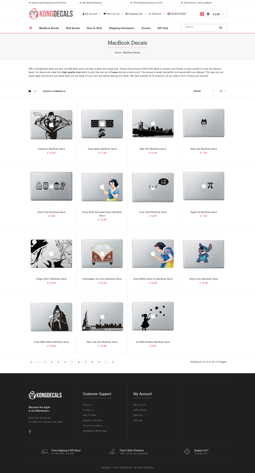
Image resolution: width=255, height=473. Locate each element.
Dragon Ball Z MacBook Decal (51, 278)
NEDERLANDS (178, 13)
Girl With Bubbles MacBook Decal (153, 341)
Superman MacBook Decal (51, 148)
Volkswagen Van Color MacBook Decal (102, 278)
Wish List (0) (113, 13)
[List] (35, 91)
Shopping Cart (135, 13)
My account (139, 404)
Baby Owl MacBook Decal (203, 148)
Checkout (156, 13)
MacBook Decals (131, 52)
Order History (140, 409)
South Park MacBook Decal (51, 212)
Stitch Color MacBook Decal (203, 278)
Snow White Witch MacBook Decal (51, 341)
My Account (91, 13)
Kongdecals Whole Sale (95, 430)
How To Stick (89, 415)
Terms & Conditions (93, 425)
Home (118, 52)
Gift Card (138, 420)
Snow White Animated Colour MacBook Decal (102, 213)
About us (87, 404)
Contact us (88, 409)
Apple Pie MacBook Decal (203, 212)
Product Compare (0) (54, 91)
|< (31, 362)
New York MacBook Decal (153, 148)
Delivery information (93, 420)
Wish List (138, 415)
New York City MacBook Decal (102, 341)
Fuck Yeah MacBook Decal (153, 212)
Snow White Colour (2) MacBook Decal (152, 278)
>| (112, 362)
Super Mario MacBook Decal (102, 148)
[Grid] (30, 91)
